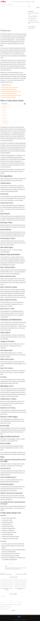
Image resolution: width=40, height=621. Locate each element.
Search (29, 6)
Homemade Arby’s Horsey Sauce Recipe (11, 91)
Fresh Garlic (4, 110)
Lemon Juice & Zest (5, 112)
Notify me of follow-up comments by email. (5, 606)
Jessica (4, 31)
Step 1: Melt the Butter (6, 123)
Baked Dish (4, 4)
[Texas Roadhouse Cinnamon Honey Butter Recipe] (6, 583)
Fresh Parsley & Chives (5, 118)
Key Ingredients (4, 107)
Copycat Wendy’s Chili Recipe (9, 97)
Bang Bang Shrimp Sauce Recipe (9, 89)
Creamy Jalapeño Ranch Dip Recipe (32, 20)
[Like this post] (14, 563)
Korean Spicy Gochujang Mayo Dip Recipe (11, 95)
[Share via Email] (17, 563)
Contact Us (19, 1)
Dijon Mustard (4, 113)
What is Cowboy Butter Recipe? (6, 105)
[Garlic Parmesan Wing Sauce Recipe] (20, 583)
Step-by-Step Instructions (5, 121)
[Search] (38, 1)
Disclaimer (33, 1)
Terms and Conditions (28, 1)
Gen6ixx (25, 619)
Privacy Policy (15, 1)
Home (12, 1)
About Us (23, 1)
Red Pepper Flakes (5, 115)
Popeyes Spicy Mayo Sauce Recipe (10, 87)
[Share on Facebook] (15, 563)
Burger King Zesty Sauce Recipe (9, 93)
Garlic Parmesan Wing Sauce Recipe (20, 588)
